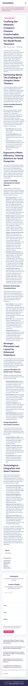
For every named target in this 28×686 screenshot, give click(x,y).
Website (6, 619)
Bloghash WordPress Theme (16, 683)
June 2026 (5, 673)
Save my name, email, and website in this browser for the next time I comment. (12, 627)
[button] (8, 553)
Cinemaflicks (8, 3)
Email (5, 612)
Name (5, 605)
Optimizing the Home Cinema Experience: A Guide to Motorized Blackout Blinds (14, 647)
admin (7, 550)
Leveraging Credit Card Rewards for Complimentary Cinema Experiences (12, 666)
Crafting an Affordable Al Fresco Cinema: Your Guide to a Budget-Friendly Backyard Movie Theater (14, 654)
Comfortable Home (9, 18)
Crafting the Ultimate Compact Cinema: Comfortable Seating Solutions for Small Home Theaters (13, 642)
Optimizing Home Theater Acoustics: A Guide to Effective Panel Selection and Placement (13, 660)
